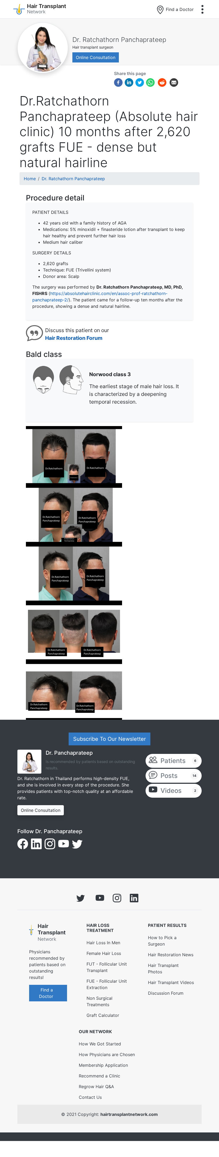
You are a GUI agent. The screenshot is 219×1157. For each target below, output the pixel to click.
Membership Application (103, 1065)
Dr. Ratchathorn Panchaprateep (119, 40)
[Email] (174, 82)
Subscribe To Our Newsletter (109, 739)
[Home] (31, 933)
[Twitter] (139, 82)
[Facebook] (118, 82)
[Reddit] (162, 83)
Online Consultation (95, 57)
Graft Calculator (103, 1015)
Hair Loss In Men (103, 942)
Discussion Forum (165, 993)
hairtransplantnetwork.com (129, 1114)
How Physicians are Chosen (107, 1054)
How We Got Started (100, 1043)
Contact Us (90, 1097)
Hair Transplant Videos (171, 982)
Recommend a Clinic (99, 1076)
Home (30, 178)
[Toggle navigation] (202, 9)
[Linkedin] (129, 82)
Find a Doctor (179, 9)
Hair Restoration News (170, 954)
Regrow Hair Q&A (96, 1086)
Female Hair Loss (104, 953)
